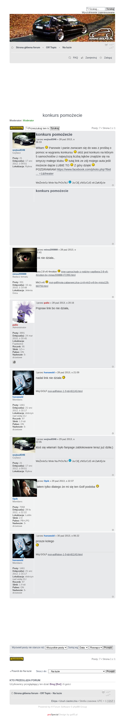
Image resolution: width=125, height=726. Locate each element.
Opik (46, 481)
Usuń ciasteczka (68, 701)
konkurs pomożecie (62, 115)
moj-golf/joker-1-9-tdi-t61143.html (65, 391)
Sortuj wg (73, 647)
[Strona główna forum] (62, 22)
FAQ (75, 57)
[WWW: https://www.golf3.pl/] (14, 362)
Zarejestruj (91, 57)
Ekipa (54, 701)
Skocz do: (41, 671)
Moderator (28, 120)
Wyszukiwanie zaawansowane (98, 12)
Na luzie (67, 47)
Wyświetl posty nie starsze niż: (28, 647)
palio (46, 302)
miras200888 (51, 249)
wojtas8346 (50, 139)
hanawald (49, 372)
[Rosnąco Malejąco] (101, 647)
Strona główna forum (28, 47)
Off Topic (51, 47)
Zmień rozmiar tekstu (111, 46)
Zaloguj (108, 57)
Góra (113, 185)
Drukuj (106, 46)
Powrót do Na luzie (22, 671)
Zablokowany (17, 127)
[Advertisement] (62, 86)
